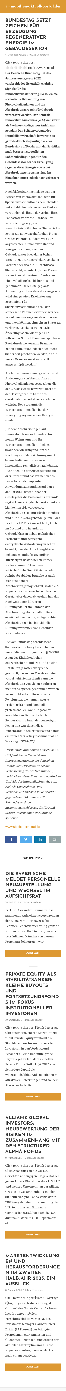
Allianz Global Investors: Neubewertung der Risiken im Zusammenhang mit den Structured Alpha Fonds (32, 1135)
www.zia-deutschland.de (22, 826)
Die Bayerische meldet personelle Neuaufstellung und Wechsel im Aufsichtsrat (32, 885)
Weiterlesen (33, 953)
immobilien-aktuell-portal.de (32, 6)
